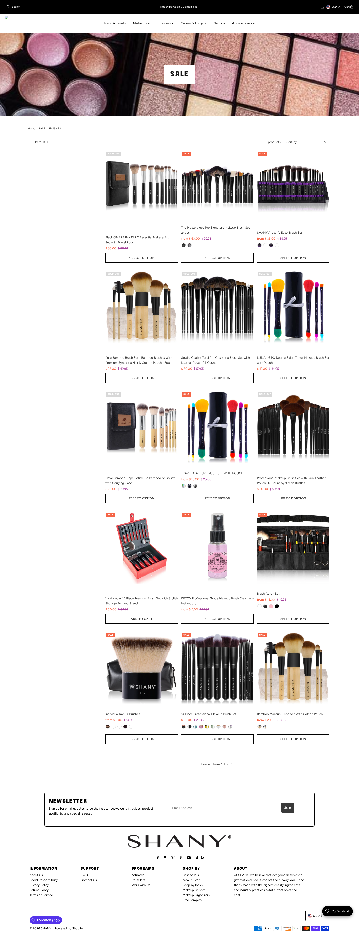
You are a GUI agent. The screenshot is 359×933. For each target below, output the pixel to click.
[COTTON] (218, 727)
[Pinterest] (181, 857)
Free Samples (192, 900)
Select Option (141, 257)
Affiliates (138, 875)
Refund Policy (39, 890)
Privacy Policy (39, 885)
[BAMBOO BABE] (259, 727)
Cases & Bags (193, 23)
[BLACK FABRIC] (265, 606)
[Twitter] (173, 857)
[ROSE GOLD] (184, 727)
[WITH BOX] (189, 245)
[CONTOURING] (119, 727)
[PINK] (271, 606)
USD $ (335, 6)
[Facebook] (158, 857)
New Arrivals (115, 23)
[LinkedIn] (202, 858)
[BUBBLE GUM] (224, 727)
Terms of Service (41, 895)
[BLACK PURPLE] (259, 245)
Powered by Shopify (68, 928)
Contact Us (89, 880)
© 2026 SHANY (40, 928)
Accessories (242, 23)
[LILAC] (230, 727)
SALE (41, 128)
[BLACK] (271, 245)
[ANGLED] (125, 727)
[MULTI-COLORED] (184, 486)
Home (31, 128)
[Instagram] (165, 857)
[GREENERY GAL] (265, 727)
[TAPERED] (108, 727)
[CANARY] (207, 727)
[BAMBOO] (265, 245)
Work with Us (141, 885)
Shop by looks (193, 885)
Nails (218, 23)
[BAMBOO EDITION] (277, 245)
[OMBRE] (195, 486)
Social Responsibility (44, 880)
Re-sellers (138, 880)
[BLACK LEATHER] (259, 606)
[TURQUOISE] (195, 727)
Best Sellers (191, 875)
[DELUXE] (131, 727)
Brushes (164, 23)
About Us (36, 875)
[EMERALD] (213, 727)
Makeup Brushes (194, 890)
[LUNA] (189, 486)
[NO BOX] (184, 245)
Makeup (140, 23)
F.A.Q (84, 875)
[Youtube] (189, 857)
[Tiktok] (197, 857)
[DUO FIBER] (114, 727)
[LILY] (201, 727)
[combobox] (62, 7)
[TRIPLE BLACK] (277, 606)
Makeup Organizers (196, 895)
